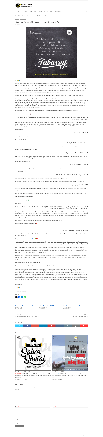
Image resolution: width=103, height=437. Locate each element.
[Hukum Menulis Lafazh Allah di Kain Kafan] (70, 335)
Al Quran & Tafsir (48, 11)
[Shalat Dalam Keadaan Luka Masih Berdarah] (33, 335)
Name (17, 406)
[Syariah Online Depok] (23, 5)
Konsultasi (25, 11)
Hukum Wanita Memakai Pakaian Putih (24, 305)
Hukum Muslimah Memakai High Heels (48, 305)
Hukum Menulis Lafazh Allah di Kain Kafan (60, 371)
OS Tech (86, 435)
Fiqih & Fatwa (33, 11)
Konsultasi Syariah (23, 19)
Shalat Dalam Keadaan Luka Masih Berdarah (24, 371)
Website (17, 412)
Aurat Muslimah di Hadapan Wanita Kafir (72, 305)
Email (54, 406)
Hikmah (40, 11)
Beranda (18, 11)
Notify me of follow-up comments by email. (24, 419)
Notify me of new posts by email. (22, 423)
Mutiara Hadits (58, 11)
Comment (17, 389)
